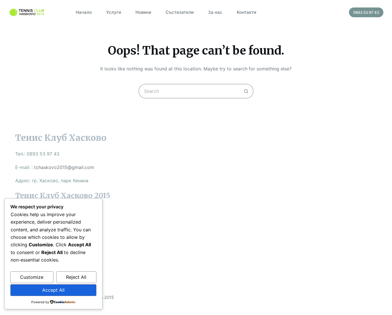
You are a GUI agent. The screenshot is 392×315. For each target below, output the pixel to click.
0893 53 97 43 (366, 12)
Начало (84, 12)
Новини (143, 12)
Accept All (53, 290)
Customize (31, 277)
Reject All (76, 277)
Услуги (113, 12)
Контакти (246, 12)
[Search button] (246, 91)
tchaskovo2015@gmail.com (64, 167)
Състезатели (180, 12)
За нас (215, 12)
